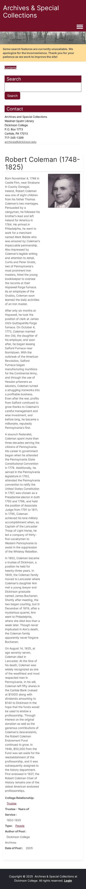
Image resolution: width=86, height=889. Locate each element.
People (19, 825)
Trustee (11, 803)
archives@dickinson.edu (20, 142)
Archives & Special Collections (31, 11)
